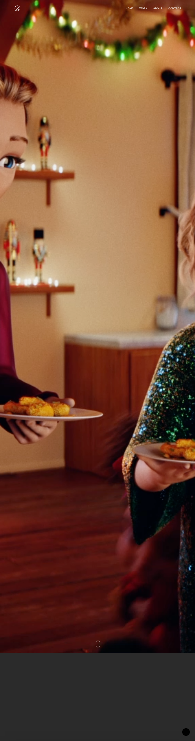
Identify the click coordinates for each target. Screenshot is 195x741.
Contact (174, 8)
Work (143, 8)
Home (129, 8)
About (157, 8)
